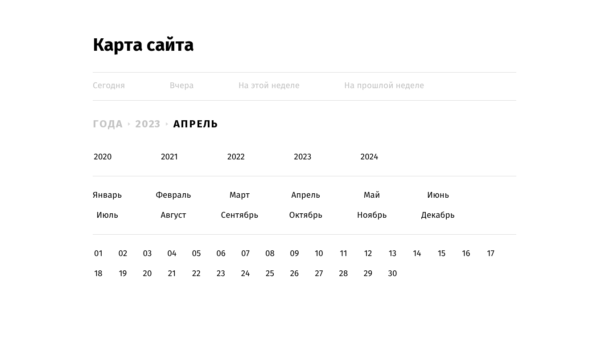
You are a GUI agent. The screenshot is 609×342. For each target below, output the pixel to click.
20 (147, 274)
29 (368, 274)
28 (343, 274)
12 (368, 253)
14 (417, 253)
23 (221, 274)
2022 (236, 157)
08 (270, 253)
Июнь (438, 195)
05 (196, 253)
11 (343, 253)
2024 (370, 157)
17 (490, 253)
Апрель (195, 124)
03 (147, 253)
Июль (107, 215)
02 (122, 253)
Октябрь (306, 215)
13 (393, 253)
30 (392, 274)
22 (196, 274)
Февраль (173, 195)
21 (172, 274)
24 (245, 274)
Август (173, 215)
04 (172, 253)
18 (98, 274)
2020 (103, 157)
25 (270, 274)
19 (123, 274)
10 (319, 253)
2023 (148, 124)
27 (319, 274)
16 (466, 253)
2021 (169, 157)
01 (98, 253)
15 (442, 253)
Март (240, 195)
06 (221, 253)
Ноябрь (372, 215)
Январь (107, 195)
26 (294, 274)
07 (245, 253)
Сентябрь (240, 215)
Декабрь (438, 215)
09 (294, 253)
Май (372, 195)
